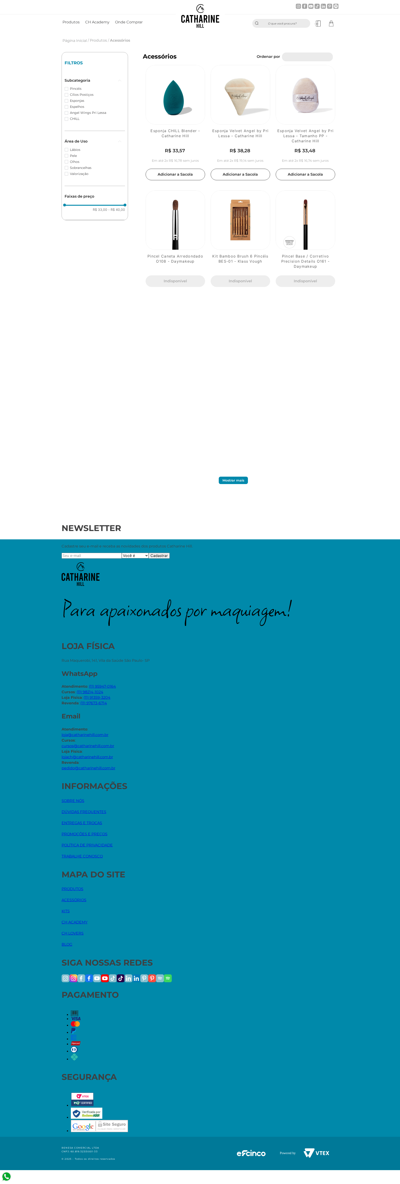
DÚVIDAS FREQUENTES (84, 812)
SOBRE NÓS (73, 801)
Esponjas (77, 101)
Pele (73, 156)
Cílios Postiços (82, 95)
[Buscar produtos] (258, 23)
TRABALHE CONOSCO (82, 856)
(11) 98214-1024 (90, 692)
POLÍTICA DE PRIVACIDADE (87, 845)
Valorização (79, 174)
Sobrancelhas (80, 168)
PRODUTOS (72, 889)
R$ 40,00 (116, 209)
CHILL (74, 119)
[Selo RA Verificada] (86, 1117)
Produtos (98, 40)
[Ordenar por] (307, 57)
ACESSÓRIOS (74, 900)
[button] (95, 80)
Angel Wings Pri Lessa (88, 113)
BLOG (67, 944)
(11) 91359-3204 (97, 697)
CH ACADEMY (75, 922)
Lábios (75, 150)
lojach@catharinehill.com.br (87, 757)
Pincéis (75, 89)
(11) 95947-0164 (102, 686)
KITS (66, 911)
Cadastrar (159, 555)
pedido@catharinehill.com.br (88, 768)
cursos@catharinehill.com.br (88, 746)
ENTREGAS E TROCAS (82, 823)
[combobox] (281, 23)
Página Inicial (74, 40)
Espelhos (77, 107)
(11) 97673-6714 (93, 703)
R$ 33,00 (100, 209)
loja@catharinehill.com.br (85, 735)
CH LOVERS (73, 933)
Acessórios (120, 40)
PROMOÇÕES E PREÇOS (84, 834)
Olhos (74, 162)
